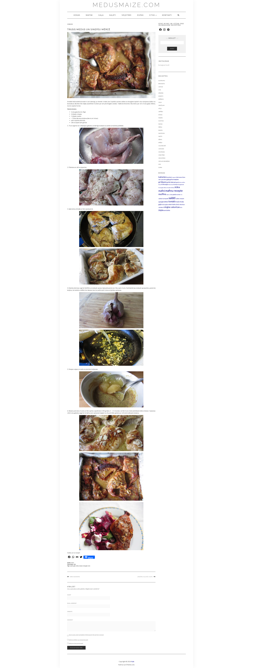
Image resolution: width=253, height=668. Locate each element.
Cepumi (160, 87)
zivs (181, 207)
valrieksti (161, 207)
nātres (168, 194)
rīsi (181, 194)
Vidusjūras (161, 158)
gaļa (74, 565)
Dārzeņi (160, 93)
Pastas (160, 124)
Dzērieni (161, 99)
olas (171, 194)
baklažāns (162, 177)
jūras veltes (182, 182)
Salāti (112, 15)
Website (69, 611)
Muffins (161, 121)
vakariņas (182, 204)
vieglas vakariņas (172, 207)
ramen (178, 194)
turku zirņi (175, 204)
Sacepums (161, 133)
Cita (159, 90)
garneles (163, 179)
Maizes (160, 118)
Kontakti (167, 15)
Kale (132, 661)
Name (69, 595)
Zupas (140, 15)
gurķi (177, 182)
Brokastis (161, 83)
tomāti (171, 201)
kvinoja (175, 184)
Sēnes (160, 139)
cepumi (174, 177)
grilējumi (162, 182)
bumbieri (169, 177)
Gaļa (101, 15)
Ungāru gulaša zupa (145, 576)
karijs (159, 184)
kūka (177, 187)
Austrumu (161, 80)
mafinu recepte (174, 190)
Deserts (160, 96)
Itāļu (160, 108)
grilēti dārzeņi (171, 182)
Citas (152, 15)
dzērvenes (179, 177)
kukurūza (170, 184)
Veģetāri (126, 15)
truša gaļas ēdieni (167, 204)
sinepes (80, 565)
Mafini (89, 15)
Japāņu (160, 111)
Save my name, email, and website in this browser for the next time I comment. (86, 635)
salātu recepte (180, 198)
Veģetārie (161, 155)
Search (172, 48)
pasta (174, 194)
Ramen (160, 130)
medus (77, 565)
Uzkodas (161, 149)
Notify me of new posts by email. (76, 643)
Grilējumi (161, 105)
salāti (172, 198)
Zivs (159, 164)
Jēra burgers (75, 576)
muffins (162, 194)
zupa (160, 210)
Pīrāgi (160, 127)
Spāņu (160, 142)
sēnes (166, 202)
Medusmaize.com (126, 4)
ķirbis (168, 210)
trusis (89, 565)
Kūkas (77, 15)
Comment (70, 620)
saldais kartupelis (163, 198)
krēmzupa (164, 184)
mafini (161, 190)
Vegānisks (161, 152)
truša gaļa (85, 565)
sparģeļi (161, 202)
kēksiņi (173, 187)
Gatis (72, 562)
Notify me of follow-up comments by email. (78, 640)
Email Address (72, 603)
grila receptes (174, 179)
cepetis (71, 565)
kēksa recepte (167, 187)
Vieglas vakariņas (164, 161)
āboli (164, 210)
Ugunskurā (162, 145)
